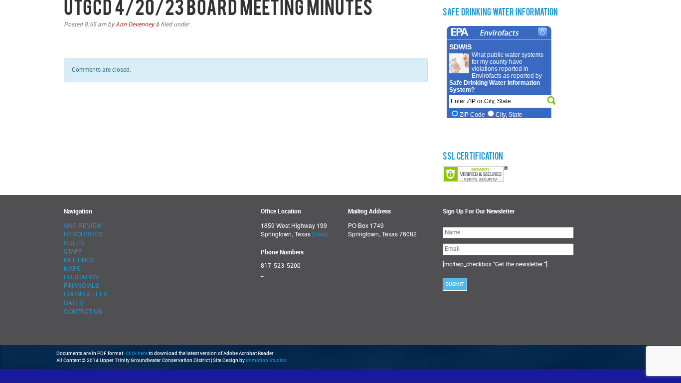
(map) (320, 233)
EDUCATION (81, 276)
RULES (74, 242)
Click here (137, 354)
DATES (73, 302)
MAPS (72, 268)
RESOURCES (83, 233)
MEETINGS (79, 259)
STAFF (73, 251)
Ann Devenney (135, 24)
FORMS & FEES (86, 293)
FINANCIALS (81, 285)
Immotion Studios (266, 361)
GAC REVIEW (83, 225)
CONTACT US (83, 311)
